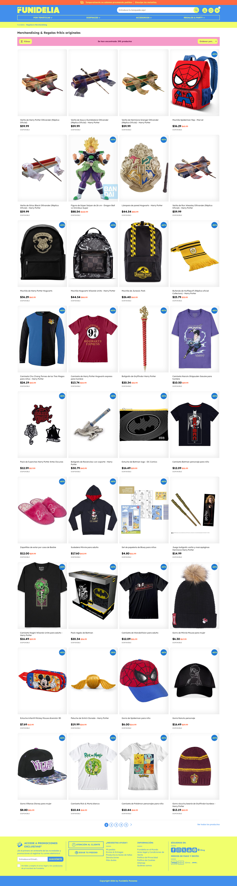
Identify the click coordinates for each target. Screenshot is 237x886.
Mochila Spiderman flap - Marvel (187, 120)
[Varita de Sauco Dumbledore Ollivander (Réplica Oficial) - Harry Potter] (93, 82)
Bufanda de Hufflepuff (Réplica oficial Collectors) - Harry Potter (190, 292)
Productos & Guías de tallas (119, 855)
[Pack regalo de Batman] (93, 595)
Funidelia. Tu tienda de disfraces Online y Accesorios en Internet (38, 10)
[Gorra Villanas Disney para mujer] (42, 766)
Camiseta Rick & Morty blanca (85, 803)
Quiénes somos (144, 865)
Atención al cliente (88, 844)
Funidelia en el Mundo (147, 849)
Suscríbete (55, 859)
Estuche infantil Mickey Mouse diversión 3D (40, 718)
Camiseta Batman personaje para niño (190, 462)
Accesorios (142, 18)
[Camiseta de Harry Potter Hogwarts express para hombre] (93, 339)
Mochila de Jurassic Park (133, 291)
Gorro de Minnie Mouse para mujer (188, 632)
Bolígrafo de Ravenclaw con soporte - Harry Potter (91, 463)
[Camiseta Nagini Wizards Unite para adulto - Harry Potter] (42, 595)
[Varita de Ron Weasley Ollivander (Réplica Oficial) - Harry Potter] (194, 168)
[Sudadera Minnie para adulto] (93, 510)
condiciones (58, 866)
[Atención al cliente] (211, 10)
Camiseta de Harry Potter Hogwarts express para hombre (91, 377)
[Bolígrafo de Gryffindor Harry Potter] (144, 339)
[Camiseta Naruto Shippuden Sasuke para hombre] (194, 339)
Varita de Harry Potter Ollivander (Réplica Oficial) (39, 121)
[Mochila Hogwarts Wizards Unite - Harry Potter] (93, 253)
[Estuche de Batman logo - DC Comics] (144, 424)
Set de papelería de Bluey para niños (139, 547)
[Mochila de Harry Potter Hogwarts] (42, 253)
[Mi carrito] (217, 10)
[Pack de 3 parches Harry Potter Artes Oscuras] (42, 424)
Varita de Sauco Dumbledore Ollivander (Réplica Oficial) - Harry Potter (89, 121)
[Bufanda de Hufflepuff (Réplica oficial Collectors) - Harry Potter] (194, 253)
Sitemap (141, 863)
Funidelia (21, 25)
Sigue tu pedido (88, 852)
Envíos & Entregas (114, 852)
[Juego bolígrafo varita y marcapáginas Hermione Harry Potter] (194, 510)
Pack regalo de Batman (82, 632)
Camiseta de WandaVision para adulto (140, 632)
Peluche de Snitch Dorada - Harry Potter (90, 718)
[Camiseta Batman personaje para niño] (194, 424)
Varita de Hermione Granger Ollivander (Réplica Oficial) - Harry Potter (140, 121)
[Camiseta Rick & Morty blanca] (93, 766)
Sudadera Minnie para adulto (85, 547)
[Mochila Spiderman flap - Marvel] (194, 82)
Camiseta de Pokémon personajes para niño (143, 803)
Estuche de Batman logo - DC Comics (139, 462)
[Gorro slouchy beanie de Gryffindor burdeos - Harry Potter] (194, 766)
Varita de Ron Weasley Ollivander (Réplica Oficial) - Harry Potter (192, 206)
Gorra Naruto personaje (183, 718)
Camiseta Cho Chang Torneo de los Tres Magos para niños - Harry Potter (42, 377)
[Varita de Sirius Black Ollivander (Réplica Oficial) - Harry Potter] (42, 168)
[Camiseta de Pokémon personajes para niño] (144, 766)
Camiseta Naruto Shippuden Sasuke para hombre (192, 377)
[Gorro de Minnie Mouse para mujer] (194, 595)
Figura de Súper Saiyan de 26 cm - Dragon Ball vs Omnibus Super (93, 206)
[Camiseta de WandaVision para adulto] (144, 595)
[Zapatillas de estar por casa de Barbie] (42, 510)
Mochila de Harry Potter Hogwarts (36, 291)
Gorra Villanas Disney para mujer (35, 803)
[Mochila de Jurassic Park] (144, 253)
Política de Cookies (146, 860)
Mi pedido (110, 849)
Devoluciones (112, 857)
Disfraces (92, 18)
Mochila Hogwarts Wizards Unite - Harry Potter (93, 291)
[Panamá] (173, 850)
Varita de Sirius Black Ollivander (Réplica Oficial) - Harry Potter (39, 206)
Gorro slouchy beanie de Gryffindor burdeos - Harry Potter (193, 804)
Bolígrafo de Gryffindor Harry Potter (139, 376)
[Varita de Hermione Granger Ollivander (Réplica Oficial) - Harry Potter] (144, 82)
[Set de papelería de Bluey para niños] (144, 510)
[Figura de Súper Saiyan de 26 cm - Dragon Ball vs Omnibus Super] (93, 168)
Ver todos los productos (208, 824)
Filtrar (27, 41)
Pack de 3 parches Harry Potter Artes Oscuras (41, 462)
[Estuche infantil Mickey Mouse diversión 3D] (42, 680)
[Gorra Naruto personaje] (194, 680)
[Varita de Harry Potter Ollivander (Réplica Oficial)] (42, 82)
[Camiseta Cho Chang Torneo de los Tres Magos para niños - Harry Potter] (42, 339)
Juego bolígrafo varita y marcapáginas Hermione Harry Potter (190, 548)
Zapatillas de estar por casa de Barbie (38, 547)
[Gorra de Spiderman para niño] (144, 680)
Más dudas (111, 860)
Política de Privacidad (147, 857)
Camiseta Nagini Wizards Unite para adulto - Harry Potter (41, 634)
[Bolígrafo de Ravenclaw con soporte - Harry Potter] (93, 424)
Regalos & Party (193, 18)
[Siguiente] (131, 825)
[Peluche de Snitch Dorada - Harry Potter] (93, 680)
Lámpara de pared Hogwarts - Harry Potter (142, 205)
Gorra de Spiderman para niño (136, 718)
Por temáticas (41, 18)
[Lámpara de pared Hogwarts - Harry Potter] (144, 168)
